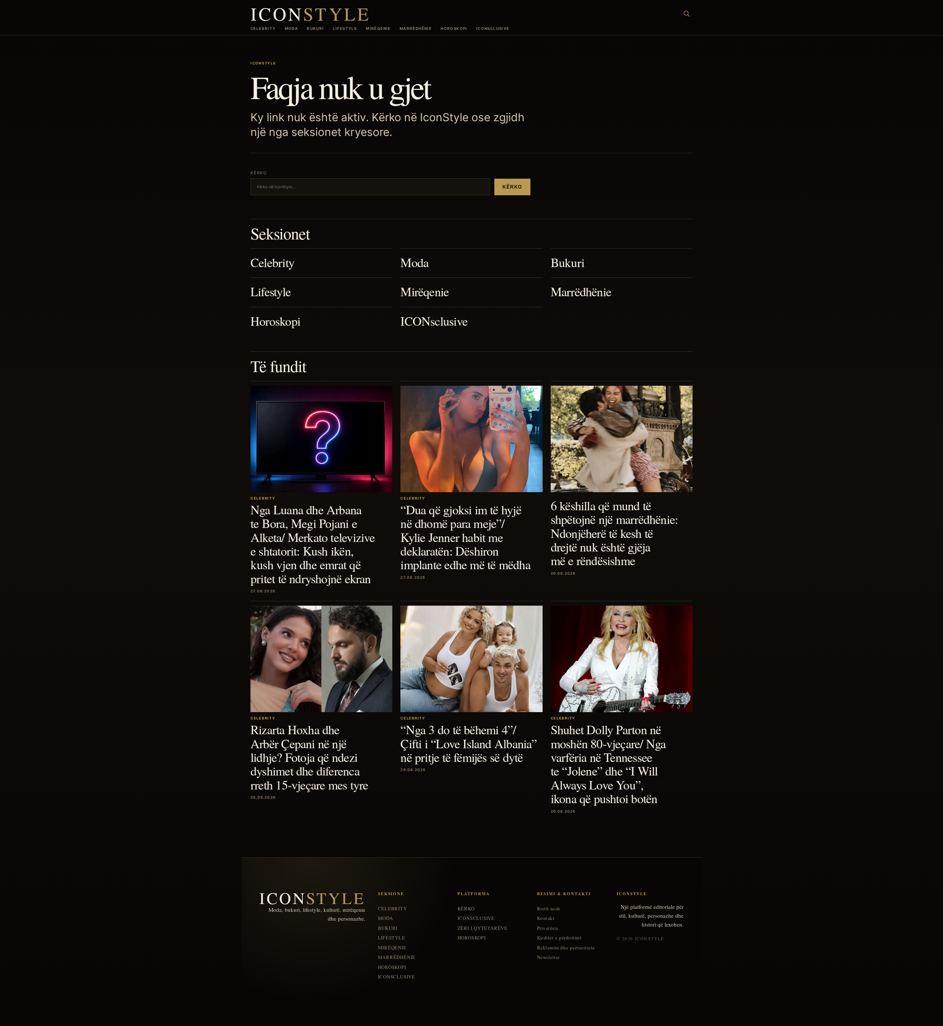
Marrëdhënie (416, 28)
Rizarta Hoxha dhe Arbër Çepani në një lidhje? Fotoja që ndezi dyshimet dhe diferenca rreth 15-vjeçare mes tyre (309, 757)
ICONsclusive (492, 28)
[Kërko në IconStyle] (687, 14)
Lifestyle (345, 28)
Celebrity (263, 28)
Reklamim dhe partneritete (566, 948)
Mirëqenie (378, 28)
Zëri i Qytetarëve (483, 928)
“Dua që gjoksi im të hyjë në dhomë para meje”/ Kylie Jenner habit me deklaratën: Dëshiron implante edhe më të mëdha (465, 537)
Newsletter (548, 957)
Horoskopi (454, 28)
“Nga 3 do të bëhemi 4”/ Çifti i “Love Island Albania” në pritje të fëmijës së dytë (468, 743)
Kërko (512, 187)
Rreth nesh (548, 909)
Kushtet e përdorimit (559, 938)
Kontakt (546, 918)
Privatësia (547, 928)
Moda (291, 28)
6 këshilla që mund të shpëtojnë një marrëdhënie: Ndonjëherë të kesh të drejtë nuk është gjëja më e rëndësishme (614, 533)
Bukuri (315, 28)
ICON (310, 13)
